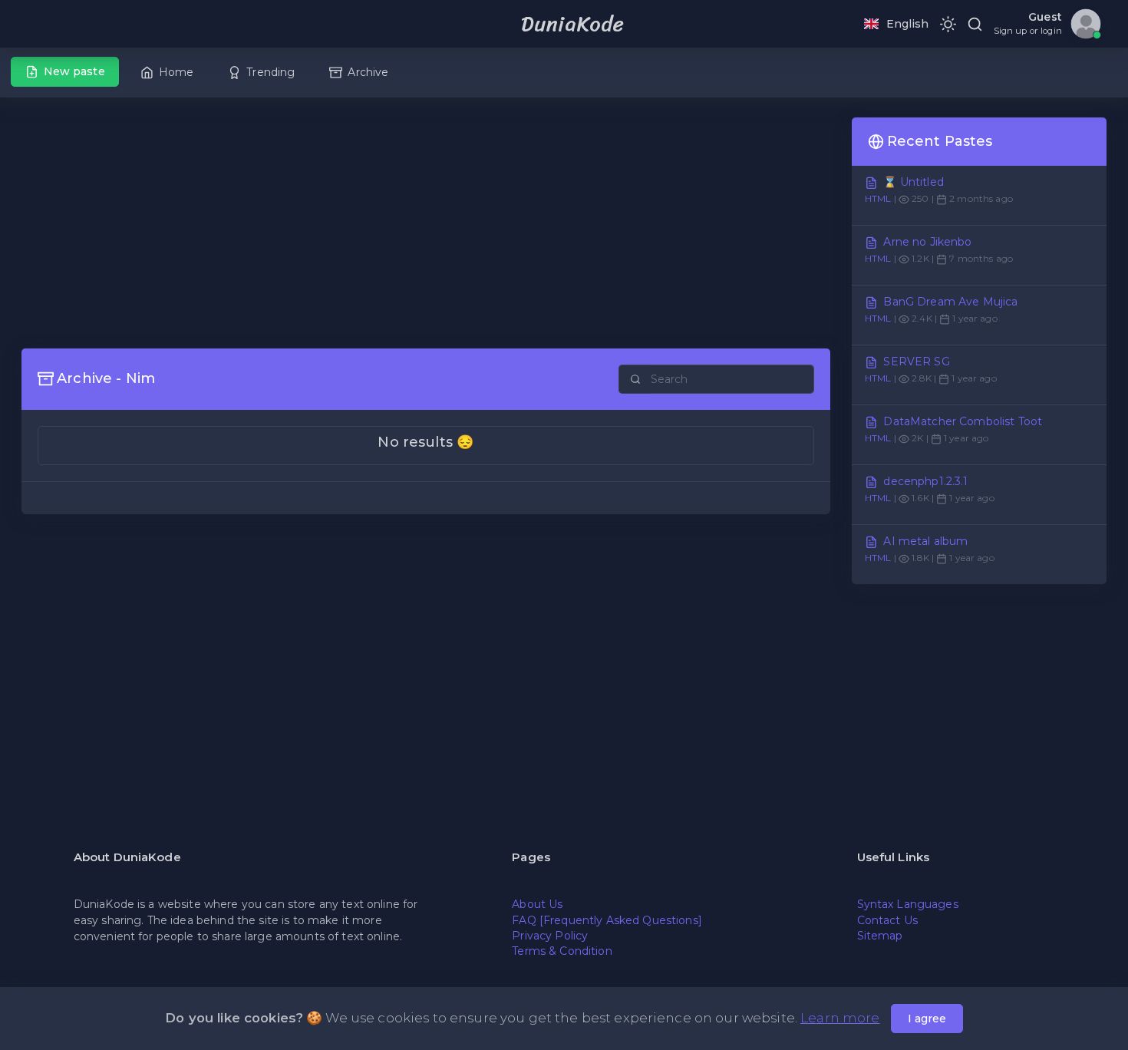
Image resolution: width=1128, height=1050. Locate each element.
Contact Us (887, 920)
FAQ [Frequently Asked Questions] (606, 920)
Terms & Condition (562, 951)
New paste (74, 71)
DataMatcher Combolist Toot (962, 421)
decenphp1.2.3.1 (925, 481)
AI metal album (925, 541)
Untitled (922, 182)
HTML (878, 198)
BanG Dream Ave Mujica (950, 302)
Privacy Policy (550, 936)
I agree (927, 1018)
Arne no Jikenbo (927, 242)
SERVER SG (916, 361)
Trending (270, 72)
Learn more (839, 1017)
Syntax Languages (907, 904)
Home (176, 72)
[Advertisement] (425, 224)
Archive (368, 72)
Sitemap (880, 936)
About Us (537, 904)
